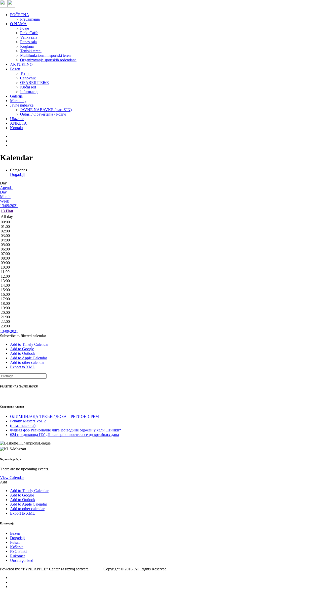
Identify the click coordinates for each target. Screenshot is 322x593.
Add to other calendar (27, 362)
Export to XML (22, 367)
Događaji (17, 174)
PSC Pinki (18, 551)
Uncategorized (21, 560)
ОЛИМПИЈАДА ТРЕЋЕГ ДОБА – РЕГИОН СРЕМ (54, 416)
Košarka (16, 547)
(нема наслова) (22, 425)
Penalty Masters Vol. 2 (28, 421)
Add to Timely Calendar (29, 344)
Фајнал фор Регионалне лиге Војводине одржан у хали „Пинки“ (65, 430)
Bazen (15, 533)
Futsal (15, 542)
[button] (23, 336)
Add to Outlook (22, 353)
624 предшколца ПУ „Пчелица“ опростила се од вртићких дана (64, 434)
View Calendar (12, 477)
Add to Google (22, 349)
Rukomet (17, 556)
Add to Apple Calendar (28, 358)
